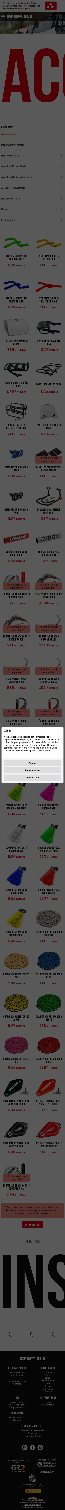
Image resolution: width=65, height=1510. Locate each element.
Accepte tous (32, 777)
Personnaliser (32, 770)
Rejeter (32, 763)
